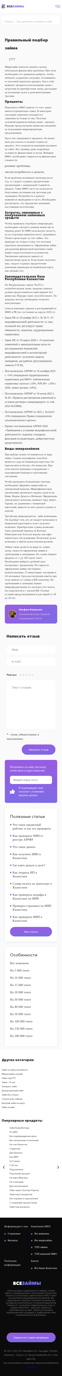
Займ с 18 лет (8, 1082)
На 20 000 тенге (20, 992)
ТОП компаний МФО (45, 1254)
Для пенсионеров (18, 1186)
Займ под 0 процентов (20, 1194)
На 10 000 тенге (20, 977)
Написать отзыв (39, 749)
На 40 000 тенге (20, 1007)
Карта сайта (31, 1367)
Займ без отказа (10, 1094)
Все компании (19, 963)
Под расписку (16, 1169)
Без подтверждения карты (23, 1136)
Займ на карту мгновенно (15, 1069)
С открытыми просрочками (23, 1202)
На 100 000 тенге (21, 1021)
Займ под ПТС (9, 1078)
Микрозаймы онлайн (12, 1074)
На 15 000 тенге (20, 985)
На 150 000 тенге (21, 1028)
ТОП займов (41, 1247)
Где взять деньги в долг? (29, 865)
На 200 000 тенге (21, 1036)
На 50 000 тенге (20, 1014)
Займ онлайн (8, 1107)
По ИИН (13, 1132)
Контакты (13, 1240)
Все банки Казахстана (45, 1268)
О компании (14, 1233)
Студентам (14, 1148)
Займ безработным (19, 1128)
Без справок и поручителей (23, 1198)
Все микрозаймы (43, 1240)
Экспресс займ (9, 1086)
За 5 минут (14, 1161)
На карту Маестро (18, 1177)
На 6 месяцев (16, 1182)
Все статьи (31, 931)
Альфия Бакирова (30, 609)
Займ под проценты (19, 1207)
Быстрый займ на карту (13, 1103)
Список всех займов (12, 1099)
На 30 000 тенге (20, 999)
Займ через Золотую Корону (24, 1190)
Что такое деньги (24, 847)
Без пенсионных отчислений (23, 1140)
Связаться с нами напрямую (31, 1337)
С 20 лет (13, 1165)
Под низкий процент (19, 1173)
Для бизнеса (15, 1152)
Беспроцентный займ (12, 1090)
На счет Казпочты (18, 1144)
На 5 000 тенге (19, 970)
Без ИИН (13, 1157)
